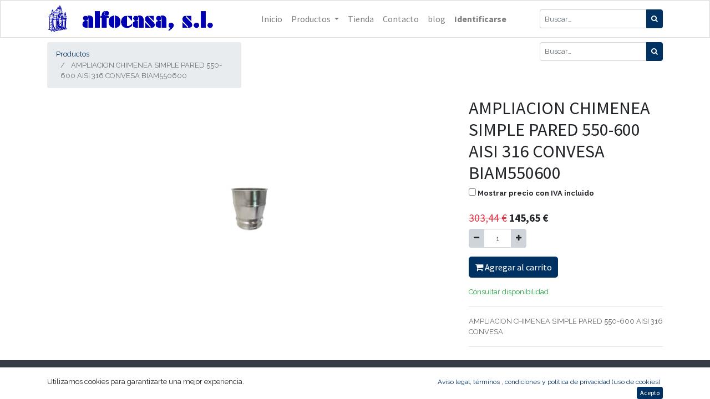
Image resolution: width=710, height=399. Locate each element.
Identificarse (480, 18)
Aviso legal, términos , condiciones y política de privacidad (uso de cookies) (549, 382)
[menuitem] (272, 19)
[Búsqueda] (654, 18)
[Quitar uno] (476, 238)
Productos (72, 54)
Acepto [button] (650, 392)
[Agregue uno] (518, 238)
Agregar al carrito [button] (517, 267)
